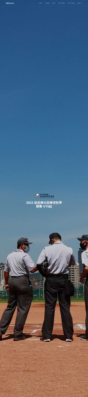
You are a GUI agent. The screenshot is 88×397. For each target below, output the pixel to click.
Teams (53, 3)
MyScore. (10, 3)
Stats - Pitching (71, 3)
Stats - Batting (61, 3)
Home (40, 3)
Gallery (79, 3)
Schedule (47, 3)
